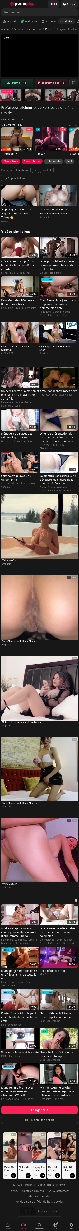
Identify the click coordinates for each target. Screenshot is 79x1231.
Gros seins (30, 308)
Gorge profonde (61, 311)
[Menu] (4, 3)
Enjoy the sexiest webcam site (39, 1169)
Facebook (22, 170)
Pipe (65, 315)
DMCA (14, 1191)
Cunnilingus (21, 939)
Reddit (47, 170)
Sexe (12, 272)
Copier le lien (16, 178)
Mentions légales (40, 1196)
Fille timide (53, 161)
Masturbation (22, 943)
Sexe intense (32, 161)
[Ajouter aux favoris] (73, 83)
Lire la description (12, 119)
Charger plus (39, 1110)
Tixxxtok (51, 21)
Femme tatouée (64, 939)
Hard (19, 483)
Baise (43, 487)
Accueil (11, 21)
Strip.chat (6, 564)
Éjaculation (7, 1099)
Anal (42, 394)
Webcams (31, 21)
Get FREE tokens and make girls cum (21, 722)
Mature (67, 490)
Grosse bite (69, 943)
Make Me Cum (9, 560)
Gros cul (19, 308)
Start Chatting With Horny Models (19, 641)
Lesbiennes (7, 943)
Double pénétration (57, 487)
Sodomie (6, 486)
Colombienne (47, 939)
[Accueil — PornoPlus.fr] (22, 4)
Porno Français (17, 982)
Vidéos (68, 21)
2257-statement (59, 1191)
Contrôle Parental (33, 1191)
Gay (48, 394)
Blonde (5, 272)
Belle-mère (7, 402)
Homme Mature (23, 402)
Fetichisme (45, 311)
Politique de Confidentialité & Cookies (40, 1201)
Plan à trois (34, 29)
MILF (55, 444)
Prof (69, 161)
